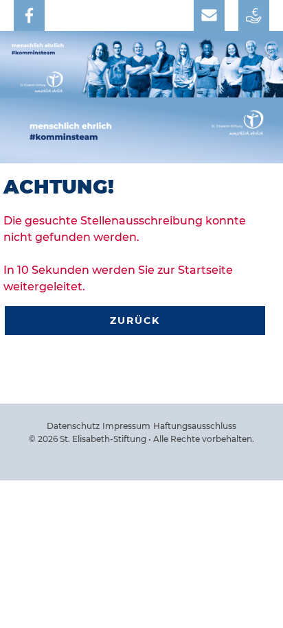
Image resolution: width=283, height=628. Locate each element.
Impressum (126, 426)
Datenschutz (73, 426)
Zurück (135, 320)
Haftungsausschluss (194, 426)
